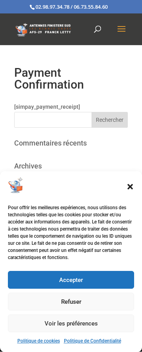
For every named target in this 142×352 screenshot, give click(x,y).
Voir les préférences (71, 323)
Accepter (71, 280)
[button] (130, 187)
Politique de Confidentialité (92, 341)
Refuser (71, 301)
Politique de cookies (38, 341)
